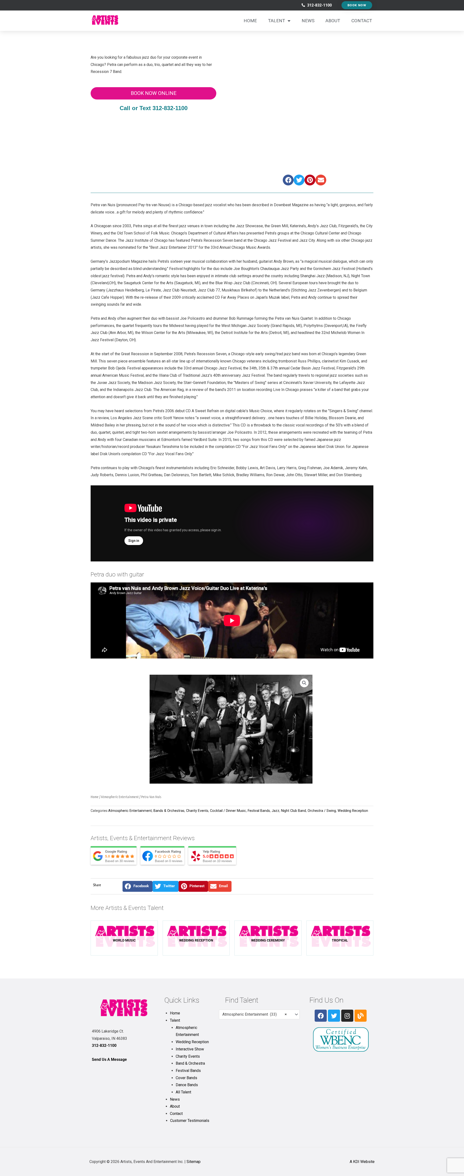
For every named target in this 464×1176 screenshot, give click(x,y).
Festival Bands (259, 811)
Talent (276, 20)
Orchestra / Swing (322, 811)
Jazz (275, 811)
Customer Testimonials (189, 1120)
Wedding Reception (353, 811)
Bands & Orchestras (168, 811)
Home (250, 20)
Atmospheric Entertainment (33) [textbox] (254, 1014)
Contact (361, 20)
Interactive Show (190, 1049)
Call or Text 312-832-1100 (154, 108)
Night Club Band (293, 811)
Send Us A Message (109, 1059)
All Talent (183, 1092)
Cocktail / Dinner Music (228, 811)
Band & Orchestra (190, 1063)
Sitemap (194, 1161)
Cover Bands (186, 1078)
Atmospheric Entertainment (120, 796)
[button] (288, 180)
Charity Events (197, 811)
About (333, 20)
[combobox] (259, 1014)
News (308, 20)
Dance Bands (187, 1085)
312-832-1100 (104, 1045)
